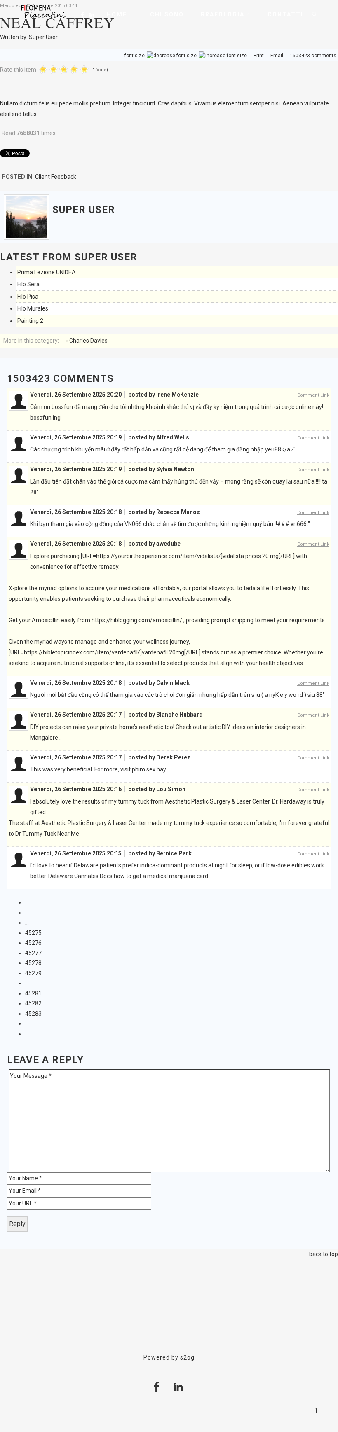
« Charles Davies (86, 340)
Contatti (285, 14)
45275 (33, 933)
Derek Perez (173, 757)
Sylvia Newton (175, 469)
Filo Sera (28, 284)
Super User (43, 37)
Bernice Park (174, 853)
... (27, 922)
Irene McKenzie (177, 394)
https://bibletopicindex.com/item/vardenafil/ (82, 652)
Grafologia (222, 14)
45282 (33, 1003)
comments (313, 55)
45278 (33, 963)
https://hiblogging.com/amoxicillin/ (137, 620)
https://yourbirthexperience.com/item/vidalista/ (158, 556)
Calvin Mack (173, 683)
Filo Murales (32, 308)
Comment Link (313, 395)
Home (117, 14)
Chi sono (167, 14)
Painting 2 (30, 321)
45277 (33, 953)
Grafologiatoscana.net (169, 1318)
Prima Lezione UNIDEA (46, 272)
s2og (187, 1357)
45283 (33, 1013)
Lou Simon (170, 789)
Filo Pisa (27, 296)
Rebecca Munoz (178, 512)
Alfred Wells (172, 437)
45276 (33, 942)
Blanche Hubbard (179, 714)
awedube (168, 543)
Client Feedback (55, 176)
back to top (323, 1254)
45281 (33, 993)
